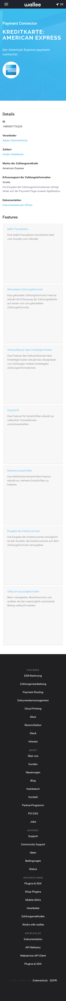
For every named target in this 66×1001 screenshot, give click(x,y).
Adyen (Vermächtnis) (15, 140)
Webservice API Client (33, 955)
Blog (33, 780)
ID (4, 121)
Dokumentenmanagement (33, 700)
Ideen (33, 852)
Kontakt (33, 797)
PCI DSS (33, 813)
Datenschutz (40, 980)
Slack (33, 733)
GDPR (53, 980)
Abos (33, 716)
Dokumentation (12, 200)
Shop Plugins (33, 891)
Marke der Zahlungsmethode (20, 163)
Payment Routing (33, 692)
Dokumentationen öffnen (17, 205)
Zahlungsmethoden (33, 916)
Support (33, 836)
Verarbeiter (9, 135)
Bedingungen (33, 860)
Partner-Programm (33, 805)
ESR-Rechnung (33, 675)
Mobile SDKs (33, 899)
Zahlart (7, 149)
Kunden (33, 764)
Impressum (33, 788)
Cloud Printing (33, 708)
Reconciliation (33, 725)
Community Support (33, 844)
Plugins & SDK (33, 883)
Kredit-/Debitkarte (13, 154)
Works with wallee (33, 924)
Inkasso (33, 741)
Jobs (33, 821)
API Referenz (33, 947)
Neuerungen (33, 772)
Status (33, 869)
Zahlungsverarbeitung (33, 684)
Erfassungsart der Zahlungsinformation (27, 177)
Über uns (33, 756)
